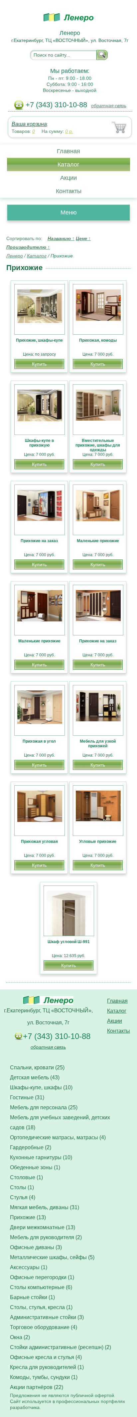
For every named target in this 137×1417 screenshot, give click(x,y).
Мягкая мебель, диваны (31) (44, 1207)
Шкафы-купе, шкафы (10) (41, 1087)
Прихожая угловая (39, 841)
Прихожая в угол (39, 741)
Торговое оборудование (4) (43, 1327)
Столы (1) (22, 1187)
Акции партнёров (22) (36, 1387)
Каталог (68, 164)
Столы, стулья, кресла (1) (41, 1307)
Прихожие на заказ (39, 540)
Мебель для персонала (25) (43, 1107)
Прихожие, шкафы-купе (39, 340)
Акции (68, 178)
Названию (61, 238)
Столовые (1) (26, 1177)
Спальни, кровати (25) (37, 1067)
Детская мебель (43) (35, 1077)
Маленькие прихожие (98, 540)
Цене (83, 238)
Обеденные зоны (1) (35, 1167)
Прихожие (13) (28, 1217)
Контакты (68, 191)
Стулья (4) (22, 1197)
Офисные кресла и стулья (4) (46, 1357)
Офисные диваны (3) (36, 1247)
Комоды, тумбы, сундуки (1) (43, 1377)
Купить (39, 364)
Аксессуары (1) (28, 1267)
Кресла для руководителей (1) (47, 1367)
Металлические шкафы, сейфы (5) (52, 1257)
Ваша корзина (29, 124)
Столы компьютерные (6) (41, 1287)
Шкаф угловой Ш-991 (69, 941)
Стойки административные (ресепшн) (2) (60, 1347)
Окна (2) (20, 1337)
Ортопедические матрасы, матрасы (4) (58, 1137)
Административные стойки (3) (47, 1317)
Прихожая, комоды (98, 340)
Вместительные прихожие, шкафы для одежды (97, 445)
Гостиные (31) (27, 1097)
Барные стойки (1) (32, 1297)
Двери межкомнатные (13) (42, 1227)
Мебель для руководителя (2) (46, 1237)
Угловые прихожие (97, 841)
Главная (68, 151)
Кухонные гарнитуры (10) (41, 1157)
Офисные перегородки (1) (42, 1277)
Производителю (28, 247)
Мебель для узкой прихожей (98, 743)
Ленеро (14, 255)
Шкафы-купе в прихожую (39, 443)
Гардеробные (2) (30, 1147)
